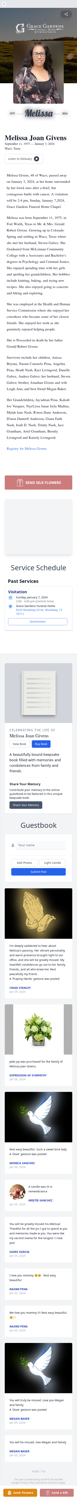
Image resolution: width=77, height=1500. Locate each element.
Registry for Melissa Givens (27, 448)
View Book (19, 744)
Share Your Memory (26, 805)
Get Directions (38, 621)
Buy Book (41, 744)
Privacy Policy (27, 1482)
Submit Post (38, 872)
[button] (38, 913)
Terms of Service (49, 1482)
